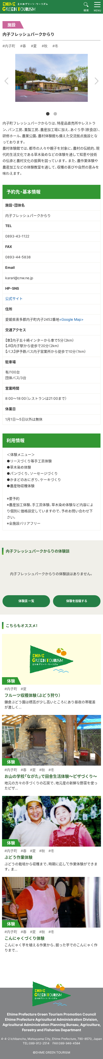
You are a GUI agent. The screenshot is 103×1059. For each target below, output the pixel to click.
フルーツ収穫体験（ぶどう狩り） (32, 695)
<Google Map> (71, 319)
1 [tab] (47, 114)
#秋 (45, 46)
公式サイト (14, 298)
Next (96, 81)
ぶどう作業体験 (18, 857)
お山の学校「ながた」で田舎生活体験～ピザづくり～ (50, 776)
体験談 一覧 (26, 601)
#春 (23, 46)
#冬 (55, 46)
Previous (6, 81)
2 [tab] (55, 114)
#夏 (34, 46)
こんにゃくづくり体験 (24, 938)
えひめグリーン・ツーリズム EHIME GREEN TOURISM (25, 6)
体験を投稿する (76, 601)
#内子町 (8, 46)
